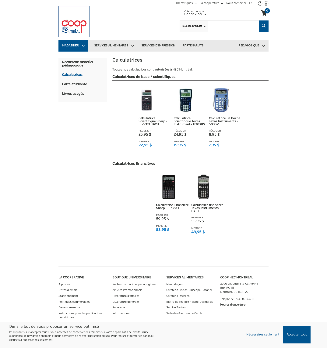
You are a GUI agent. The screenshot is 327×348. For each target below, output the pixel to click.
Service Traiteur (176, 307)
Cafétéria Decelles (177, 296)
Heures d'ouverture (232, 304)
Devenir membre (69, 307)
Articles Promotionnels (127, 290)
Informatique (120, 313)
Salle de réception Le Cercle (184, 313)
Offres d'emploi (68, 290)
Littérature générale (125, 301)
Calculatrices (72, 75)
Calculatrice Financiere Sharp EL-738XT (172, 207)
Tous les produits (192, 26)
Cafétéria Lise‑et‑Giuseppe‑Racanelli (189, 290)
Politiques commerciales (74, 301)
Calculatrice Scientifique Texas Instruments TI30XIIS (189, 121)
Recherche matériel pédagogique (77, 63)
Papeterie (118, 307)
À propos (64, 284)
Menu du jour (175, 284)
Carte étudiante (74, 84)
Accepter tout (297, 334)
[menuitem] (186, 2)
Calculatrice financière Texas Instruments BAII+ (207, 208)
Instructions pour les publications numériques (80, 315)
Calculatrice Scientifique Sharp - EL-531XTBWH (153, 121)
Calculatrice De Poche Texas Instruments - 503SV (224, 121)
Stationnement (68, 296)
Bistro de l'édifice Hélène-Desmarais (189, 301)
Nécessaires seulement (262, 334)
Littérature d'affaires (125, 296)
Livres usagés (73, 94)
